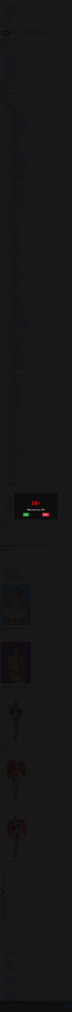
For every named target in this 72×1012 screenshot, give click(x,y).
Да (26, 514)
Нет (45, 514)
